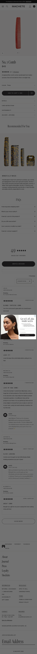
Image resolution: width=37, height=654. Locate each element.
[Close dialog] (35, 316)
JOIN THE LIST (27, 335)
